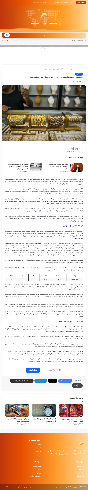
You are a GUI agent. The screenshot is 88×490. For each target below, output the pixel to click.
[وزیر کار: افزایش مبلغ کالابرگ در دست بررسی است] (17, 410)
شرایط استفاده (16, 487)
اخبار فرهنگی (81, 476)
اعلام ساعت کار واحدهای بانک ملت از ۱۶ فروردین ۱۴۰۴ (44, 420)
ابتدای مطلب (44, 48)
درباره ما (38, 451)
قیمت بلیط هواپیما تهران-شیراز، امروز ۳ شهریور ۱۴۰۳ (72, 420)
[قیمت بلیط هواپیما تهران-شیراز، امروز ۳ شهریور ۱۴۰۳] (71, 410)
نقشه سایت (37, 466)
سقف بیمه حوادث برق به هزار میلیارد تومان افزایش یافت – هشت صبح (58, 166)
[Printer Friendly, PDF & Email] (76, 149)
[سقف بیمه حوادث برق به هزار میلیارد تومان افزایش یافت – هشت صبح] (76, 167)
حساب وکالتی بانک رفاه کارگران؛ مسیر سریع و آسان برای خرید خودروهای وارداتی (18, 166)
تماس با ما (37, 448)
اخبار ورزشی (81, 473)
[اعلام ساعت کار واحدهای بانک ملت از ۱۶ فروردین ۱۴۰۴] (44, 410)
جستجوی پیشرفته (35, 476)
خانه (81, 69)
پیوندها (38, 454)
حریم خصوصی (28, 487)
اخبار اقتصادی (80, 469)
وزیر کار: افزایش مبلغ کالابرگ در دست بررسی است (18, 420)
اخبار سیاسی (81, 466)
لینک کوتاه (33, 370)
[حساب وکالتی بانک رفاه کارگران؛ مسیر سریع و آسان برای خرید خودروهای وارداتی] (36, 167)
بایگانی (39, 473)
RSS (39, 469)
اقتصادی (76, 69)
